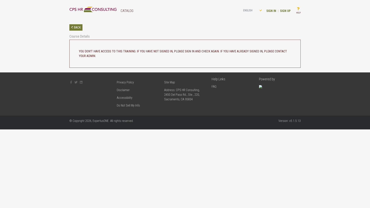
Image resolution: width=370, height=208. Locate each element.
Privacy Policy (125, 82)
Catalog (127, 11)
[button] (253, 11)
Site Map (169, 82)
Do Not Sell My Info (128, 105)
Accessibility (124, 98)
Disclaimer (123, 90)
